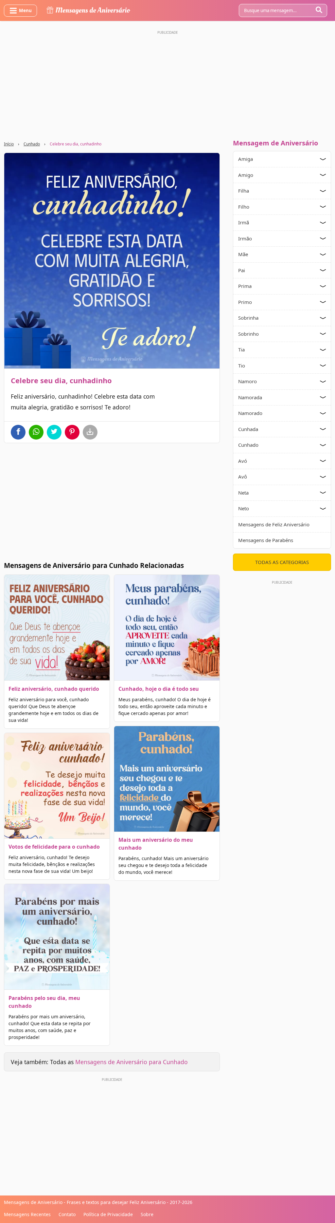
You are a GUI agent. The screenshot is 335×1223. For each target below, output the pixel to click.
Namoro (247, 381)
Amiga (245, 159)
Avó (242, 461)
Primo (245, 302)
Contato (67, 1214)
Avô (242, 476)
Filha (243, 190)
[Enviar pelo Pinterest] (72, 432)
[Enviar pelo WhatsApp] (36, 432)
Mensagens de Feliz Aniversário (273, 524)
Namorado (250, 413)
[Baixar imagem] (90, 432)
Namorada (250, 397)
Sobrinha (248, 317)
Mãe (243, 254)
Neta (243, 492)
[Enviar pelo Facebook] (18, 432)
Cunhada (248, 429)
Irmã (243, 222)
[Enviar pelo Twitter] (54, 432)
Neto (243, 508)
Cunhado (32, 144)
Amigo (245, 175)
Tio (241, 365)
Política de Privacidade (108, 1214)
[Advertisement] (167, 83)
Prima (245, 286)
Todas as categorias (282, 562)
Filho (243, 206)
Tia (241, 349)
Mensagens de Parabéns (265, 540)
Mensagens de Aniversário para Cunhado (131, 1062)
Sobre (147, 1214)
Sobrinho (248, 333)
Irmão (245, 238)
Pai (241, 270)
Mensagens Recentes (27, 1214)
